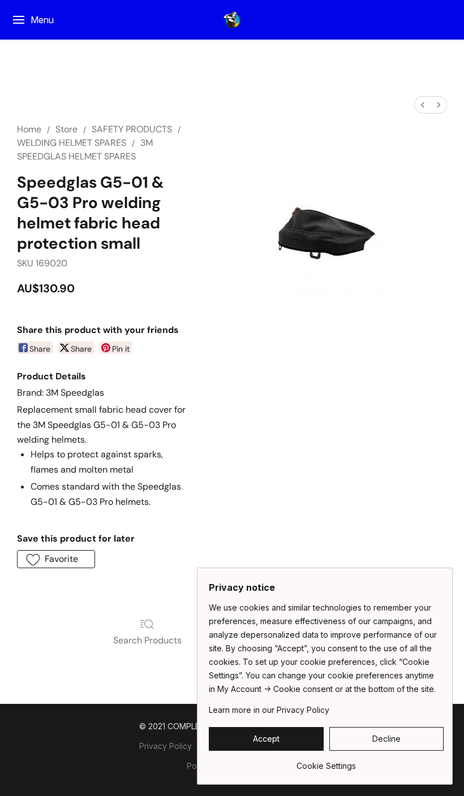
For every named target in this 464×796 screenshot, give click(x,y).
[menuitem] (423, 105)
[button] (232, 20)
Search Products (147, 640)
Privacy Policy (165, 746)
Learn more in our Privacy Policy (269, 710)
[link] (326, 762)
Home (29, 129)
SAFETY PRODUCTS (132, 129)
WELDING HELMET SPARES (71, 143)
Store (66, 129)
